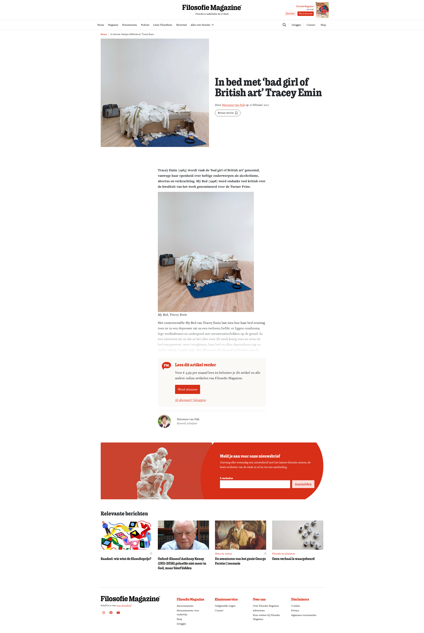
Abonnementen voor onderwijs (188, 612)
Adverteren (259, 610)
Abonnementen (185, 605)
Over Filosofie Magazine (266, 605)
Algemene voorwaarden (303, 615)
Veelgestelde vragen (225, 605)
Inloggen (181, 623)
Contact (311, 25)
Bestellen (290, 13)
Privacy (295, 610)
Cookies (295, 605)
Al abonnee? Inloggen (190, 400)
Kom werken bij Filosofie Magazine (266, 617)
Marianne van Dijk (233, 105)
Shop (323, 25)
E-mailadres (226, 478)
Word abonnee (305, 13)
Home (104, 34)
